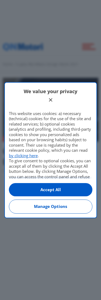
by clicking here (23, 155)
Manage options (50, 206)
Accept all (50, 189)
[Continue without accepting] (50, 100)
